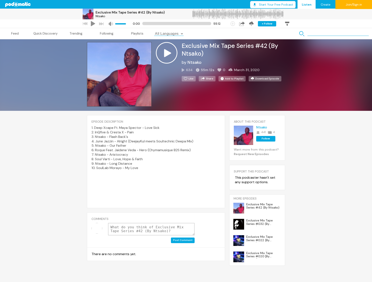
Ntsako (100, 16)
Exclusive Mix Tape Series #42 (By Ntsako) (130, 12)
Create (325, 4)
